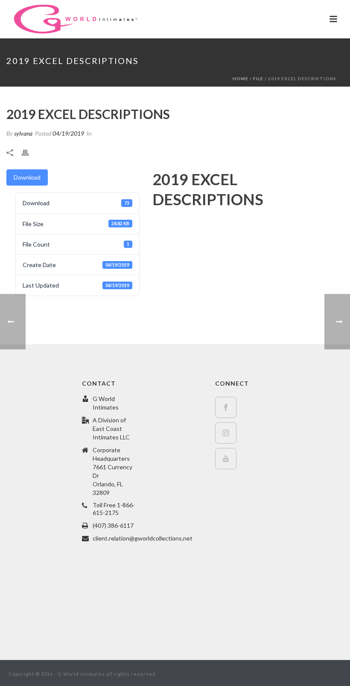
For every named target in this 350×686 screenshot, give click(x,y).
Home (240, 78)
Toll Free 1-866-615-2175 (114, 508)
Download (27, 177)
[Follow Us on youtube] (225, 458)
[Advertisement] (42, 506)
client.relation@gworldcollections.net (142, 538)
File (258, 78)
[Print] (29, 152)
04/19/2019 (68, 133)
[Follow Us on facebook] (225, 407)
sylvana (23, 133)
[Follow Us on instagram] (225, 433)
